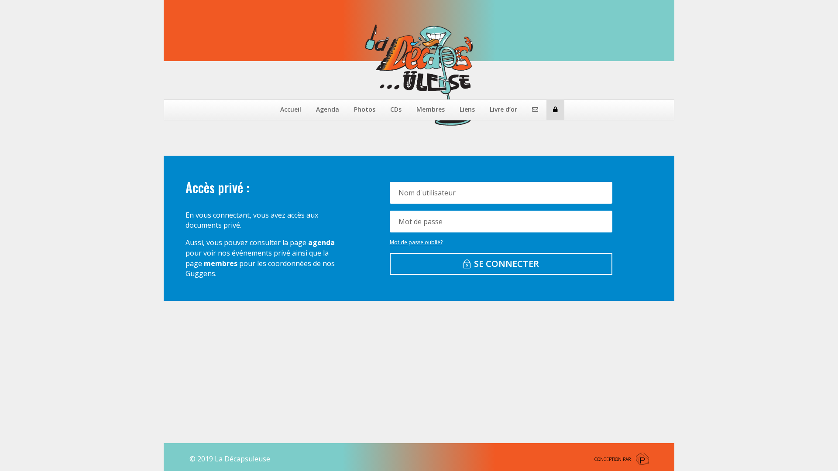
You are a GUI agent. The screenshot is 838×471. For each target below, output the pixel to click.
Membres (430, 109)
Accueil (290, 109)
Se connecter (506, 264)
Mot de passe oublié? (416, 242)
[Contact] (535, 110)
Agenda (327, 109)
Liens (467, 109)
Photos (364, 109)
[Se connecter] (555, 110)
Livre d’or (503, 109)
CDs (396, 109)
